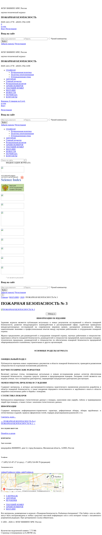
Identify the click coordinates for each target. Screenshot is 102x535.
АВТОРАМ (11, 79)
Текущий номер (15, 504)
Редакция (11, 500)
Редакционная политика (21, 72)
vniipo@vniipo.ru (8, 472)
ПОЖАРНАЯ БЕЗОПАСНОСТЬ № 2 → (18, 423)
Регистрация (11, 29)
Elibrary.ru (51, 314)
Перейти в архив (8, 433)
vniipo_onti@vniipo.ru (24, 472)
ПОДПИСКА (11, 95)
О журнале (12, 496)
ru (2, 26)
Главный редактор (14, 81)
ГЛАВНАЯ (11, 70)
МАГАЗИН (11, 90)
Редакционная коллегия (16, 83)
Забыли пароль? (8, 44)
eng (4, 26)
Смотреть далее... (8, 417)
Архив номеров (14, 507)
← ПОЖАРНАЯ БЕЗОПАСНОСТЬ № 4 (18, 421)
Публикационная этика (21, 77)
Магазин (11, 509)
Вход (3, 29)
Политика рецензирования (22, 75)
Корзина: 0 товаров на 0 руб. (13, 101)
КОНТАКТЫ (11, 97)
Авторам (11, 498)
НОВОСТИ (11, 92)
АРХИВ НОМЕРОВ (14, 86)
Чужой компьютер (59, 39)
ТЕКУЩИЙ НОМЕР (15, 88)
